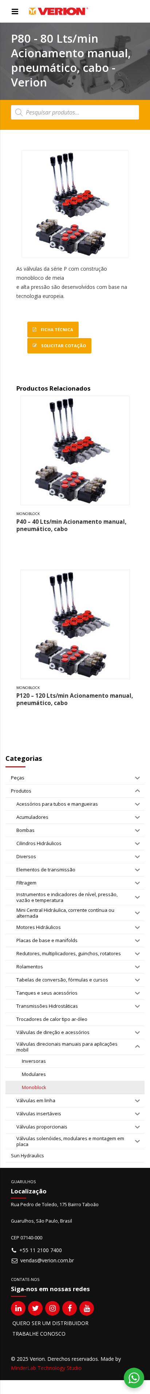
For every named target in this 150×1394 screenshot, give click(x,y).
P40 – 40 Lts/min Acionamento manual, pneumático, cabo (71, 525)
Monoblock (28, 513)
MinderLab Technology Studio (46, 1367)
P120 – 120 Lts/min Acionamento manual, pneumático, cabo (74, 699)
